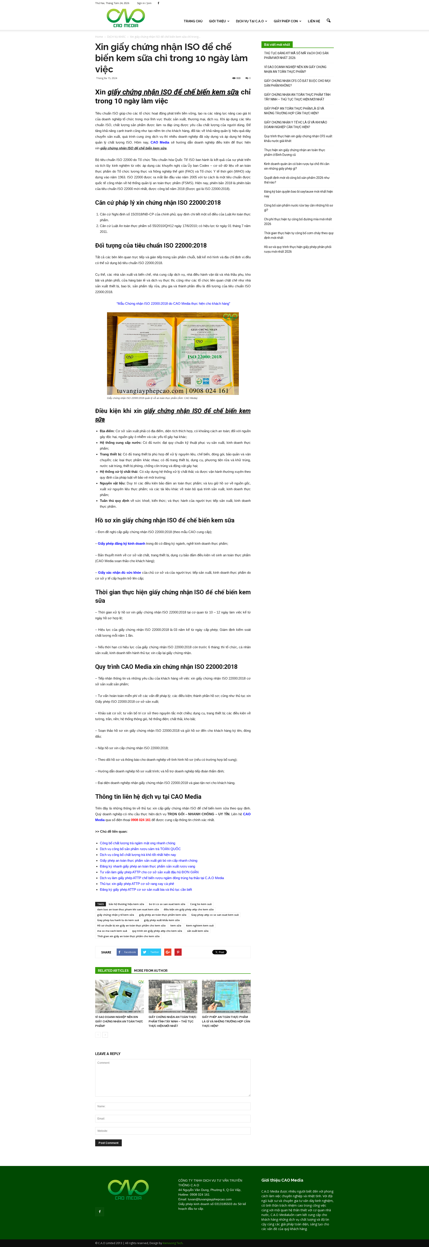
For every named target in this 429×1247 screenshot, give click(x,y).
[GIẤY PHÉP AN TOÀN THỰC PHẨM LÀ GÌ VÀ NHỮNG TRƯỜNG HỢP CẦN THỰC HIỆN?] (226, 996)
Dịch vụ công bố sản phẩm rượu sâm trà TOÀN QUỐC (140, 849)
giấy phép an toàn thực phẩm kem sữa (162, 914)
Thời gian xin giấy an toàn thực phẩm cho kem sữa (128, 936)
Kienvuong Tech (173, 1243)
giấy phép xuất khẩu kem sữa (162, 920)
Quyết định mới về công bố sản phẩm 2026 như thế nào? (297, 180)
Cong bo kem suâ (201, 904)
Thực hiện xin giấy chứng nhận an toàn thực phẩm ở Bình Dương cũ (294, 152)
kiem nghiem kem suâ (200, 925)
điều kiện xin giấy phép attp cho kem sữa (189, 909)
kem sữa (175, 925)
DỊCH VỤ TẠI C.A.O (250, 21)
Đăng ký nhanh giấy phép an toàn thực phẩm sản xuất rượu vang (147, 866)
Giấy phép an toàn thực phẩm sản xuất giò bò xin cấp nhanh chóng (148, 860)
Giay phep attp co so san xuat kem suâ (215, 914)
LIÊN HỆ (314, 21)
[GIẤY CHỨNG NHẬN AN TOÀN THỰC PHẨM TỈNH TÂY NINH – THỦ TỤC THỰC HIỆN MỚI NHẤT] (173, 996)
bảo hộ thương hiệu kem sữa (126, 904)
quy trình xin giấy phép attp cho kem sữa (157, 930)
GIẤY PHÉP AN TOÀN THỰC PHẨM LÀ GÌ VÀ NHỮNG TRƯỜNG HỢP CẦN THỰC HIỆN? (226, 1021)
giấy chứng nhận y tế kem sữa (115, 914)
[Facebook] (158, 3)
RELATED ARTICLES (113, 970)
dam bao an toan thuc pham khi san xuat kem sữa (128, 909)
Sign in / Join (144, 3)
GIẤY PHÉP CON (286, 21)
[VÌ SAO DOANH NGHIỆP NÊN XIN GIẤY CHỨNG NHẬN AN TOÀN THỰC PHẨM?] (119, 996)
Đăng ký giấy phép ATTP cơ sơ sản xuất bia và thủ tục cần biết (146, 889)
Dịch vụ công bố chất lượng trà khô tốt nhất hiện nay (138, 855)
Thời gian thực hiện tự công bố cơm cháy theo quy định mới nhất (299, 235)
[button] (328, 20)
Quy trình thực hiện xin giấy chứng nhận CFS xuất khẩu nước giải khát (298, 138)
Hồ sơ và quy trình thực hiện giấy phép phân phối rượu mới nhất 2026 (297, 249)
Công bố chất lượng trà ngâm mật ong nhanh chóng (137, 843)
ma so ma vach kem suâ (112, 930)
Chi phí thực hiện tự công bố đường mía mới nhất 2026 (298, 221)
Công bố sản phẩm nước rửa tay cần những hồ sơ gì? (298, 208)
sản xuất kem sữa (197, 930)
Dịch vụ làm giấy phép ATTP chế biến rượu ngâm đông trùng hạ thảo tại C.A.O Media (162, 878)
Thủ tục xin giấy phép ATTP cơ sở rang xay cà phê (137, 884)
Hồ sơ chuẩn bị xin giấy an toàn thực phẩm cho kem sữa (131, 925)
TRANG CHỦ (193, 21)
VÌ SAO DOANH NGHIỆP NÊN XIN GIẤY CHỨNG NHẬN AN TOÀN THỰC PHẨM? (119, 1021)
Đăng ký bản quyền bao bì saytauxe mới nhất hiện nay (298, 194)
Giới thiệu (217, 21)
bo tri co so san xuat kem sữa (167, 904)
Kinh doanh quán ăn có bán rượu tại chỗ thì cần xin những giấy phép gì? (296, 166)
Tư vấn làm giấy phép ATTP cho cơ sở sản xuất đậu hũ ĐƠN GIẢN (149, 872)
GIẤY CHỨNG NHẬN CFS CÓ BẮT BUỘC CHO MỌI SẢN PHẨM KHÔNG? (297, 83)
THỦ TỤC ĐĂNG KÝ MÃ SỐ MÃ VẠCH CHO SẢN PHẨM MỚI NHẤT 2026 (296, 55)
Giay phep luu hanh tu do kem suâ (118, 920)
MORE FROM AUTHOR (151, 970)
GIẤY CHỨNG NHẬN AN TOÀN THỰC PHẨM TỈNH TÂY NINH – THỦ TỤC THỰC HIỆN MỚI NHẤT (172, 1021)
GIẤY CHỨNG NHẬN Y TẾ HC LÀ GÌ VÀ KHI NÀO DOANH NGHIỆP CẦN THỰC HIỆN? (295, 125)
